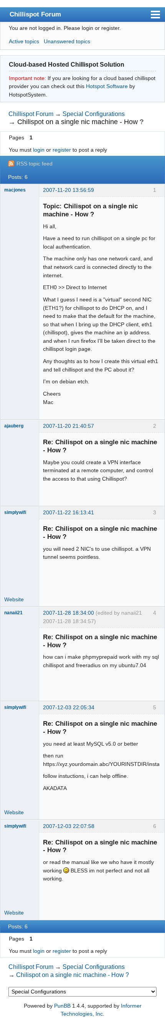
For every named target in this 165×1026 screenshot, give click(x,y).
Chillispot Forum (35, 14)
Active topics (24, 41)
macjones (15, 190)
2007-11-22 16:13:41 (68, 512)
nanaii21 (13, 612)
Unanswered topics (67, 41)
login (39, 150)
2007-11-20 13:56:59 (68, 190)
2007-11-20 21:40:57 (68, 426)
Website (14, 599)
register (62, 150)
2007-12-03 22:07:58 (68, 826)
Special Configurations (94, 114)
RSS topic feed (34, 163)
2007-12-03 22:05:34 (68, 707)
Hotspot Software (107, 86)
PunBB (62, 1006)
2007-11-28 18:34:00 (68, 613)
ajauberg (13, 426)
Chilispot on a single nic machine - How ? (80, 122)
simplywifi (15, 512)
